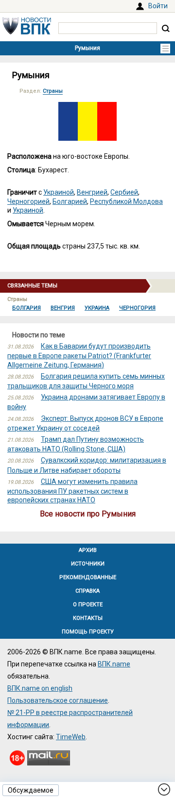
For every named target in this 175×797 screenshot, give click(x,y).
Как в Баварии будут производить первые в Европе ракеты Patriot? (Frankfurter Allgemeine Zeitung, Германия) (79, 355)
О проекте (88, 604)
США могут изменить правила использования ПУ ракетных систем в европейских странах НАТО (72, 491)
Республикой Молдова (126, 201)
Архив (88, 550)
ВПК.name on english (39, 688)
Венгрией (92, 192)
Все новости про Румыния (88, 513)
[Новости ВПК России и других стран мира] (26, 32)
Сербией (124, 192)
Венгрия (63, 308)
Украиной (58, 192)
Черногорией (28, 201)
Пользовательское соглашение (57, 700)
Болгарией (69, 201)
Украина (97, 308)
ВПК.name (114, 664)
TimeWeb (71, 737)
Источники (88, 564)
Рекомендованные (87, 577)
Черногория (137, 308)
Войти (158, 6)
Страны (53, 91)
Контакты (88, 618)
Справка (87, 591)
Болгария (26, 308)
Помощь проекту (88, 632)
